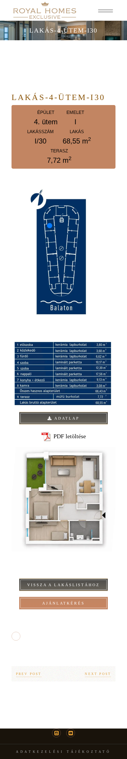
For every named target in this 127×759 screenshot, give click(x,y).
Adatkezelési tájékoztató (63, 751)
